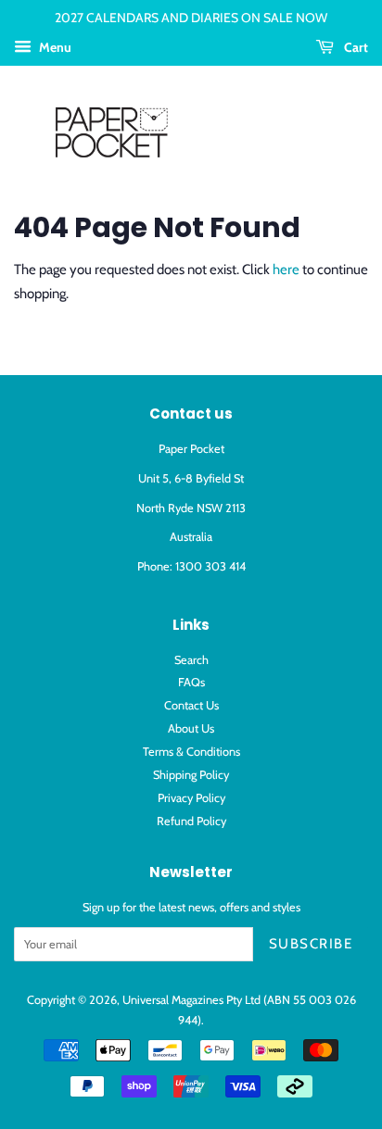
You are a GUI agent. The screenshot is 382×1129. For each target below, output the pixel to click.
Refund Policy (191, 821)
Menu (53, 47)
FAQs (191, 682)
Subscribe (311, 943)
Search (191, 660)
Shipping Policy (191, 775)
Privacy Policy (191, 798)
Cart (354, 47)
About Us (191, 728)
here (286, 269)
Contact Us (191, 705)
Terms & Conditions (191, 752)
